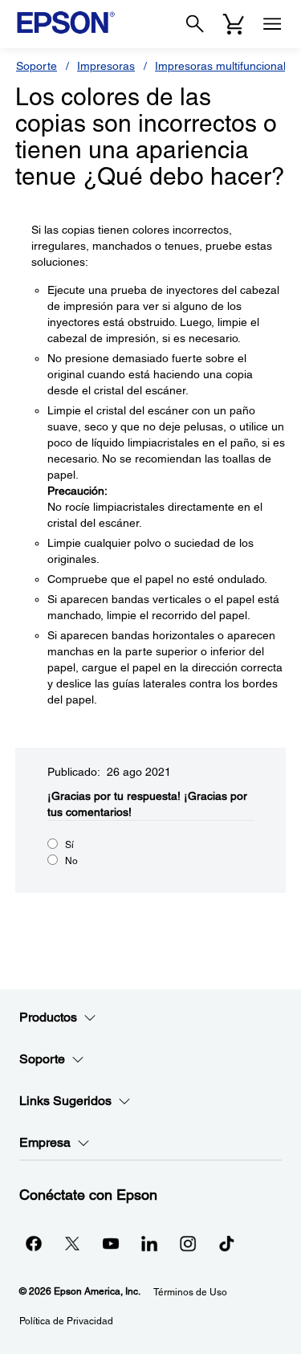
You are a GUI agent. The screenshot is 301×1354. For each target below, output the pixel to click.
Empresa (45, 1142)
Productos (48, 1017)
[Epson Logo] (66, 22)
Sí (69, 844)
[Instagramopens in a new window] (187, 1243)
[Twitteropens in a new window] (72, 1243)
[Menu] (272, 24)
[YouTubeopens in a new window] (110, 1243)
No (71, 861)
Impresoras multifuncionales (226, 65)
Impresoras (106, 65)
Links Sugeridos (65, 1100)
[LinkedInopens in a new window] (149, 1243)
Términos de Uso (190, 1292)
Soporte (36, 65)
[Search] (195, 24)
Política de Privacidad (66, 1321)
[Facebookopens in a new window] (33, 1243)
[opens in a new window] (226, 1243)
